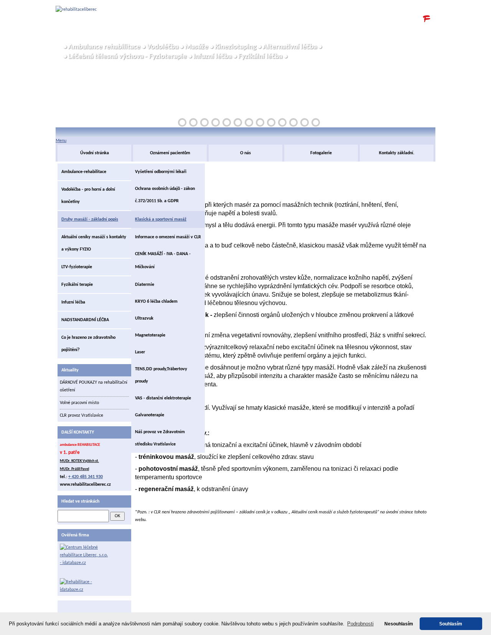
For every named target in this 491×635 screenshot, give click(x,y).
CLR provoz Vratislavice (81, 415)
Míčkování (145, 267)
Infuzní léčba (73, 302)
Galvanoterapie (149, 415)
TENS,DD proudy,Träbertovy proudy (161, 375)
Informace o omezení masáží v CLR (168, 237)
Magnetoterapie (150, 335)
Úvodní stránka (94, 153)
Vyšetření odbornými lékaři (160, 172)
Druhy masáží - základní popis (89, 219)
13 (315, 122)
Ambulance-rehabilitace (83, 172)
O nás (245, 153)
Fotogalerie (321, 153)
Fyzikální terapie (77, 284)
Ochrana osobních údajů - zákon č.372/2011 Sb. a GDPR (165, 194)
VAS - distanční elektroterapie (163, 398)
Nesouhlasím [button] (398, 623)
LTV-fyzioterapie (76, 267)
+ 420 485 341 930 (85, 477)
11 (293, 122)
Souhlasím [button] (450, 623)
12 (304, 122)
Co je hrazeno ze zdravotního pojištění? (88, 343)
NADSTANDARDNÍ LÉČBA (85, 320)
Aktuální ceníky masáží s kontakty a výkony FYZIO (93, 243)
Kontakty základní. (396, 153)
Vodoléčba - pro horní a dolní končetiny (88, 195)
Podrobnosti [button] (360, 624)
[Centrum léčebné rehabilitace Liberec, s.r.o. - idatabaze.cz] (85, 561)
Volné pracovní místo (79, 403)
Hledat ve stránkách (80, 501)
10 (282, 122)
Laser (140, 352)
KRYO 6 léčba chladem (156, 301)
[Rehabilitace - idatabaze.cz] (85, 586)
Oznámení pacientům (170, 153)
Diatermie (144, 284)
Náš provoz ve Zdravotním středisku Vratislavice (160, 438)
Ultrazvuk (144, 318)
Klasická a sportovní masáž (160, 219)
